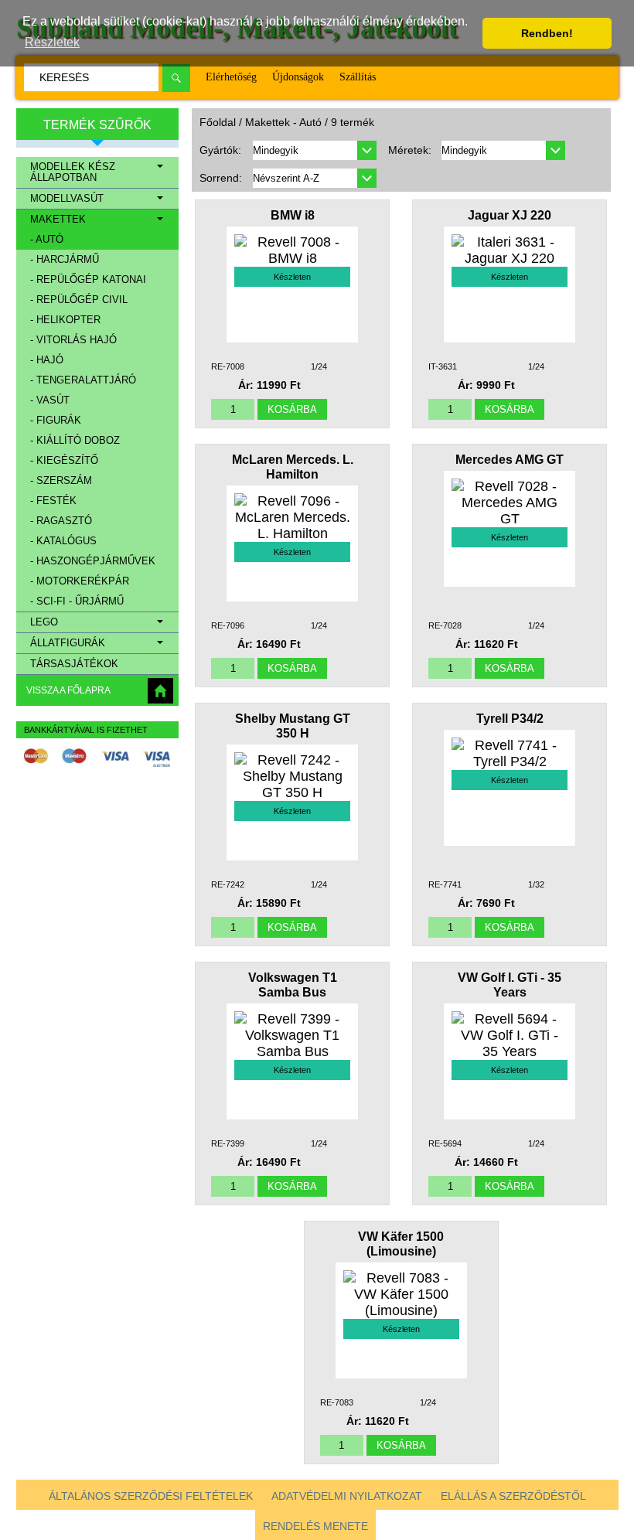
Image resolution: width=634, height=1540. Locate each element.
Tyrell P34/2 (510, 718)
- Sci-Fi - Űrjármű (77, 601)
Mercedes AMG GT (509, 459)
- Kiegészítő (64, 460)
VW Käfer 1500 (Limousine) (401, 1243)
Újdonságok (298, 77)
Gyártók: (220, 150)
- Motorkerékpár (79, 581)
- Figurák (55, 420)
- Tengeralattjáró (83, 380)
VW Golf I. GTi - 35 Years (509, 984)
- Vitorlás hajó (73, 340)
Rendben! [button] (547, 33)
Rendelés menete (315, 1526)
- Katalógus (63, 541)
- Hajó (46, 360)
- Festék (53, 501)
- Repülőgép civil (79, 300)
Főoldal (217, 122)
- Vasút (50, 400)
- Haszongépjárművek (92, 561)
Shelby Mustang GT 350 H (292, 725)
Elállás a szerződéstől (513, 1496)
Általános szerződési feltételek (151, 1496)
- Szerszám (61, 480)
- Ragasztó (61, 521)
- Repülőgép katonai (88, 279)
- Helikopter (65, 320)
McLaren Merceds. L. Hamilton (292, 466)
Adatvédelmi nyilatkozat (346, 1496)
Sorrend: (220, 178)
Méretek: (409, 150)
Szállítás (357, 77)
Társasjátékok (74, 664)
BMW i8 (293, 215)
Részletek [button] (52, 42)
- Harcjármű (64, 259)
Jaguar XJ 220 (509, 215)
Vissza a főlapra (68, 690)
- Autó (46, 239)
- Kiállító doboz (75, 440)
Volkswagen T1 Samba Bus (292, 984)
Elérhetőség (231, 77)
